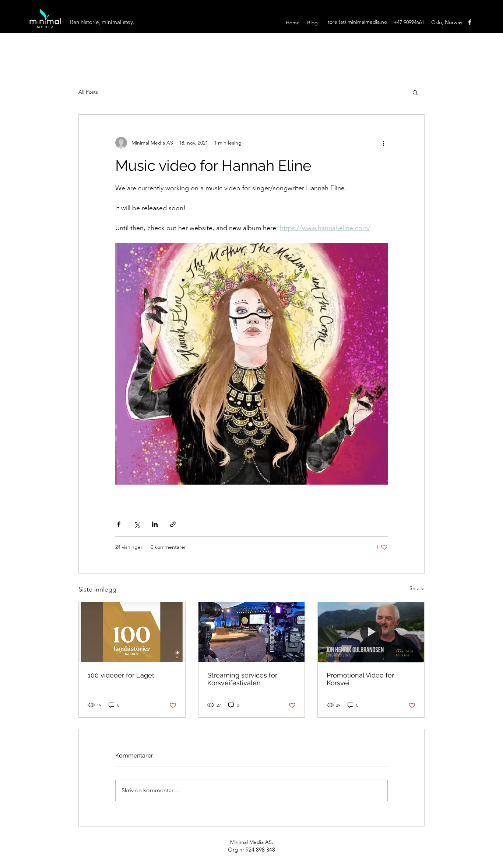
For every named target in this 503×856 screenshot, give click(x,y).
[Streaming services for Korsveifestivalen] (251, 632)
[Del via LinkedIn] (154, 524)
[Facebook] (470, 22)
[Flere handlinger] (383, 142)
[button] (415, 92)
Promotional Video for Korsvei (360, 679)
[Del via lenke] (172, 524)
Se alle (417, 588)
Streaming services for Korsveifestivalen (242, 679)
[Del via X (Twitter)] (136, 524)
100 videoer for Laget (121, 675)
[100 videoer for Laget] (132, 632)
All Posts (88, 92)
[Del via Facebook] (118, 524)
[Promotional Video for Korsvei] (371, 632)
